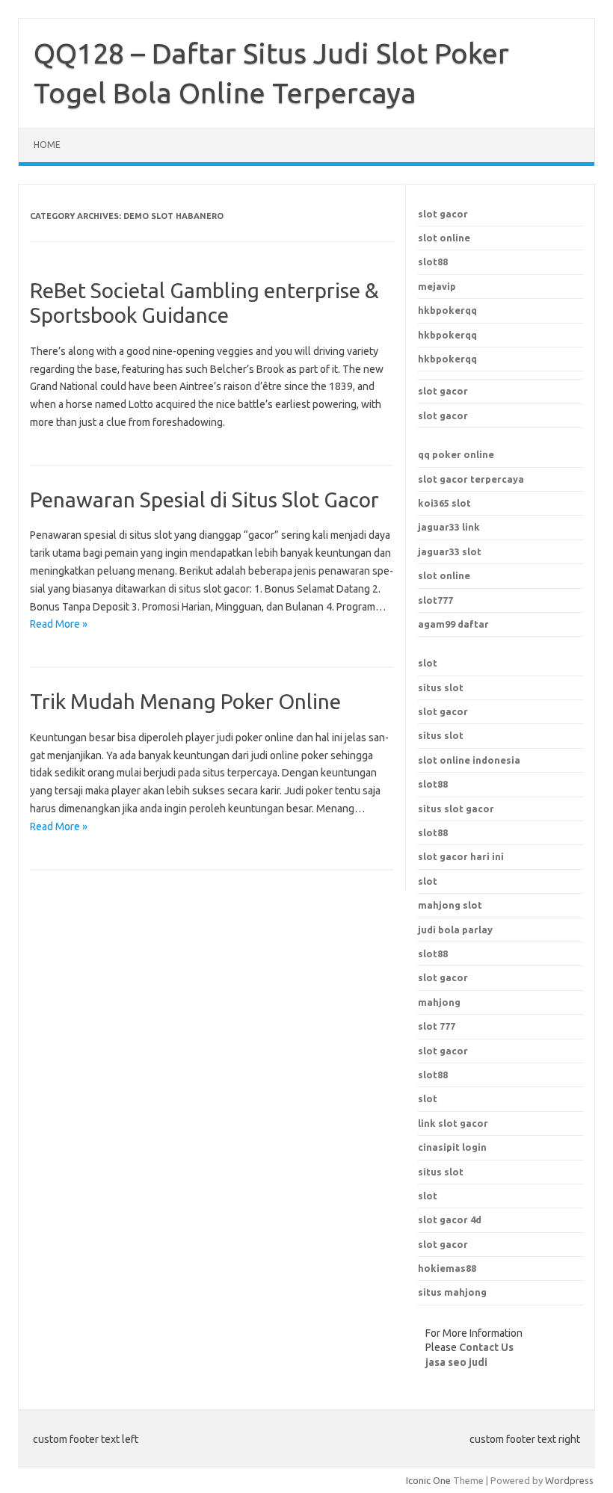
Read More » (58, 624)
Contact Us (486, 1347)
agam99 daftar (453, 624)
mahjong (439, 1002)
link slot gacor (453, 1123)
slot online (444, 237)
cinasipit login (452, 1147)
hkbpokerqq (447, 310)
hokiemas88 (447, 1268)
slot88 (433, 261)
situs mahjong (452, 1292)
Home (47, 144)
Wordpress (569, 1480)
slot (427, 663)
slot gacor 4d (449, 1219)
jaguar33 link (449, 527)
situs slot (440, 687)
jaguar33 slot (449, 551)
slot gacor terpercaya (471, 479)
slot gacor (443, 213)
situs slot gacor (456, 808)
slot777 (435, 600)
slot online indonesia (469, 760)
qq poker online (456, 454)
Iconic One (428, 1480)
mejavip (437, 286)
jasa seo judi (456, 1362)
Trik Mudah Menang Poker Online (185, 701)
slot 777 (436, 1026)
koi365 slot (444, 503)
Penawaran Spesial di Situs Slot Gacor (204, 499)
